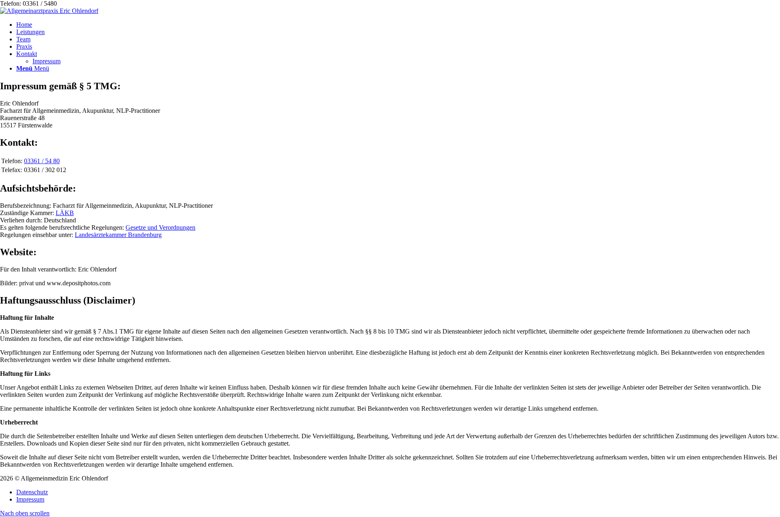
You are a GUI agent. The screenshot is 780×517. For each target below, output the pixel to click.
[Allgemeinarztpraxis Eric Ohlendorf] (49, 10)
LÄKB (65, 212)
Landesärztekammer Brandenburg (118, 234)
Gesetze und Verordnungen (160, 227)
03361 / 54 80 (42, 160)
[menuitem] (398, 24)
